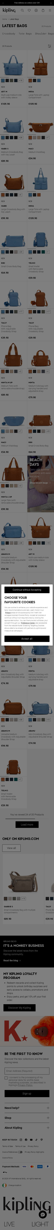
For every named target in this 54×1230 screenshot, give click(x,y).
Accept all (27, 638)
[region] (27, 615)
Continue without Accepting (27, 589)
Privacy (8, 613)
